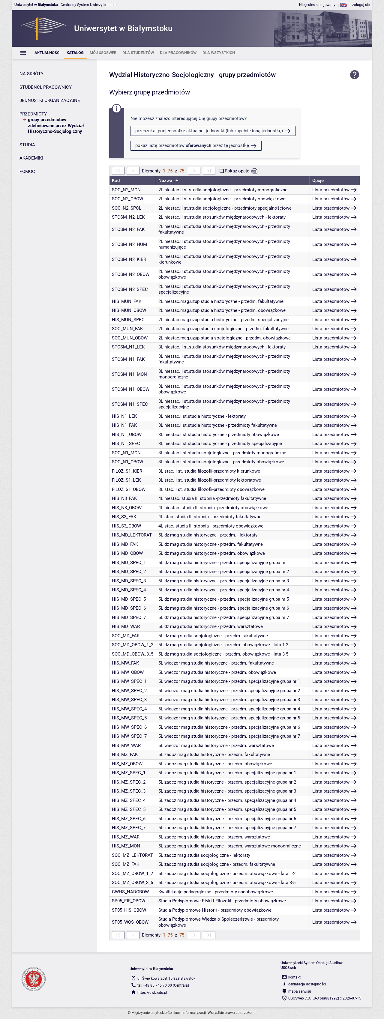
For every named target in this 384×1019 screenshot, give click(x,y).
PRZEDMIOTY (33, 114)
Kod (116, 180)
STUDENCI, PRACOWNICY (46, 87)
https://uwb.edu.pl (152, 993)
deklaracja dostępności (307, 984)
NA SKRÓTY (32, 73)
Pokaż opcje (237, 171)
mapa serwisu (299, 991)
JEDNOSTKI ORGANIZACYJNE (50, 100)
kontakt (294, 977)
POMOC (27, 171)
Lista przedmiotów (331, 190)
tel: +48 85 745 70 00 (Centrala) (163, 985)
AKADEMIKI (31, 158)
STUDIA (27, 145)
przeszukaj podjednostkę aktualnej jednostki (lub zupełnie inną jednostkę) (209, 130)
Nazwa (165, 180)
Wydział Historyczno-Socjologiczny (161, 75)
